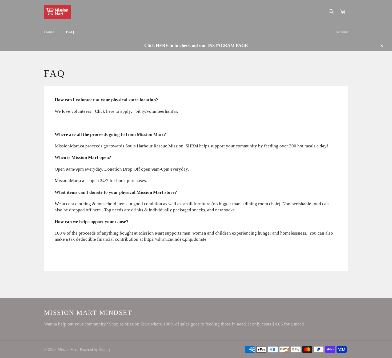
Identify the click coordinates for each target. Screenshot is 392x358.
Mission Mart (68, 350)
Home (49, 32)
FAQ (70, 32)
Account (342, 32)
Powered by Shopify (95, 350)
